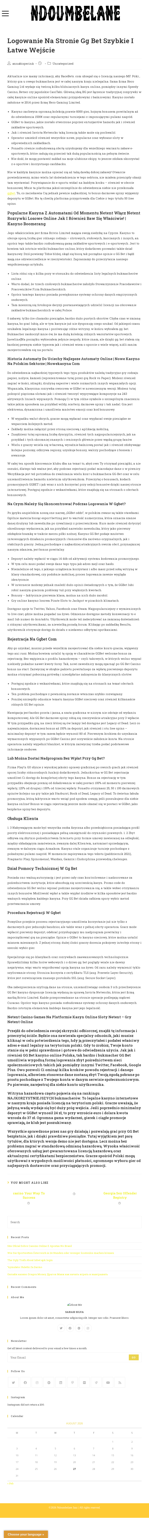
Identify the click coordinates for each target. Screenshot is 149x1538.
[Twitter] (61, 1328)
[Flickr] (84, 1382)
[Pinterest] (72, 1382)
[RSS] (119, 1382)
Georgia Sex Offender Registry (120, 1195)
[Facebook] (70, 1328)
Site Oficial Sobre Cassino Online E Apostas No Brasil (39, 1246)
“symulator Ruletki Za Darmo (24, 1267)
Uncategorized (63, 63)
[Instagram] (88, 1328)
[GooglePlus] (79, 1328)
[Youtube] (108, 1382)
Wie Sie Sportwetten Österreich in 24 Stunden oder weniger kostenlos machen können (60, 1253)
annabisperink (23, 63)
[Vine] (96, 1382)
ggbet (11, 193)
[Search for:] (74, 1222)
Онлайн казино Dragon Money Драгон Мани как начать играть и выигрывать (57, 1274)
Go (134, 1357)
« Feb (10, 1483)
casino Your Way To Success (29, 1195)
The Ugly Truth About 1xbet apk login (30, 1260)
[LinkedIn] (60, 1382)
